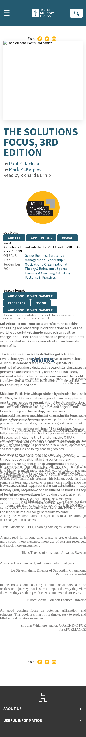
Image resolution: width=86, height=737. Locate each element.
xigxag (67, 238)
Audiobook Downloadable (30, 310)
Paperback (16, 303)
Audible (14, 238)
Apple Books (41, 238)
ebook (41, 303)
